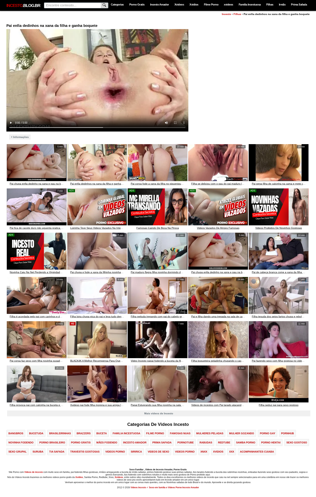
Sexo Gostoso (296, 442)
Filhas (269, 4)
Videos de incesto (33, 472)
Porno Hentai (271, 442)
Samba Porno (245, 442)
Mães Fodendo (106, 442)
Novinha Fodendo (20, 442)
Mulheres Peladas (209, 433)
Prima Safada (299, 4)
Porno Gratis (137, 4)
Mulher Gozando (241, 433)
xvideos (228, 4)
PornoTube (185, 442)
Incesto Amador (159, 4)
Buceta (101, 433)
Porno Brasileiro (52, 442)
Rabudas (206, 442)
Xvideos (179, 4)
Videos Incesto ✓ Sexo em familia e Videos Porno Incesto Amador (165, 487)
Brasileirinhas (60, 433)
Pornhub (287, 433)
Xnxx (203, 451)
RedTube (224, 442)
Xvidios (193, 4)
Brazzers (84, 433)
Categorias (117, 4)
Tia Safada (56, 451)
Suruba (38, 451)
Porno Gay (267, 433)
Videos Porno (115, 451)
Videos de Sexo (158, 451)
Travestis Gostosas (84, 451)
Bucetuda (36, 433)
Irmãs (282, 4)
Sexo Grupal (17, 451)
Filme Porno (211, 4)
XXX (231, 451)
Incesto (226, 14)
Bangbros (15, 433)
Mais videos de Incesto (158, 413)
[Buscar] (104, 5)
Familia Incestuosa (250, 4)
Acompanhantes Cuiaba (257, 451)
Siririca (136, 451)
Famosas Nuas (180, 433)
